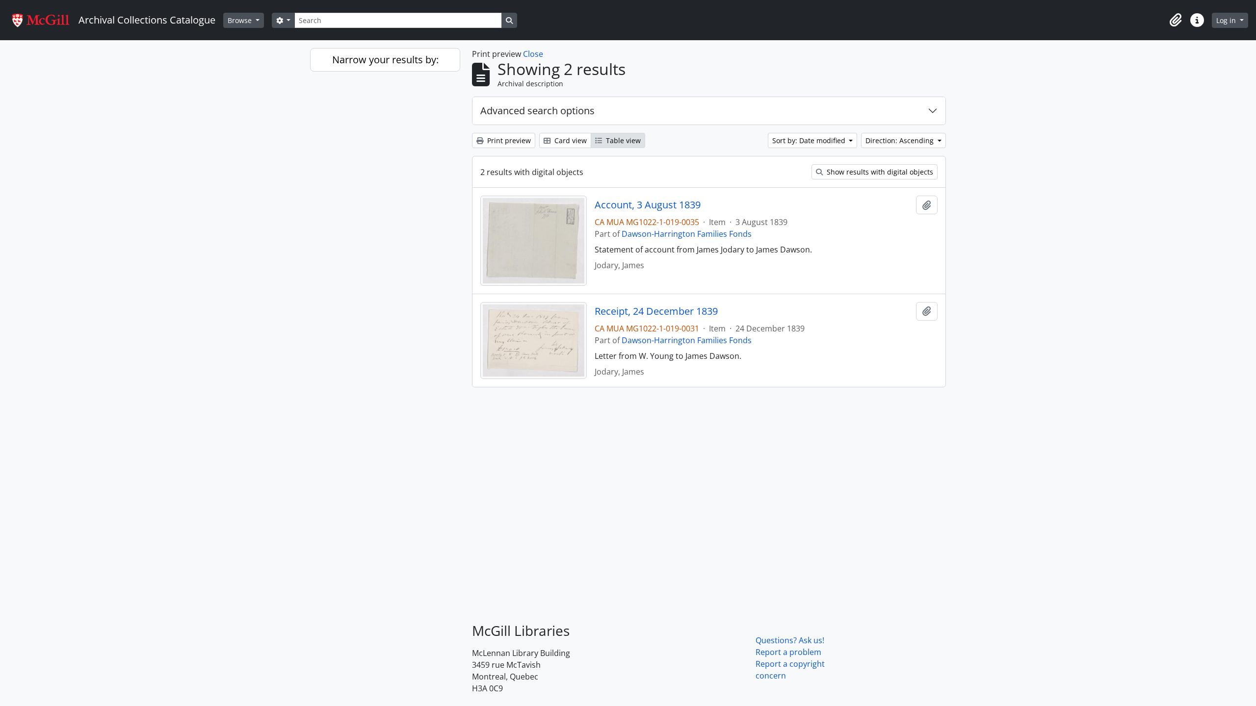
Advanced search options (537, 110)
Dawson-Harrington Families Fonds (687, 233)
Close (533, 54)
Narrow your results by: (385, 59)
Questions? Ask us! (790, 640)
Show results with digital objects (879, 171)
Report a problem (788, 652)
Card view (569, 140)
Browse (241, 20)
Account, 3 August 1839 (648, 205)
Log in (1227, 20)
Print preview (508, 140)
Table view (622, 140)
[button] (1175, 20)
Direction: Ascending (900, 140)
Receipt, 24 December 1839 (656, 311)
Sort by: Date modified (809, 140)
